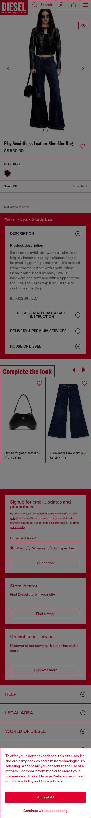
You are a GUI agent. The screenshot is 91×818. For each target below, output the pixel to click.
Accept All (45, 797)
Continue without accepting (45, 811)
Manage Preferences (56, 776)
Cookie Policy (52, 781)
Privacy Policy (22, 781)
